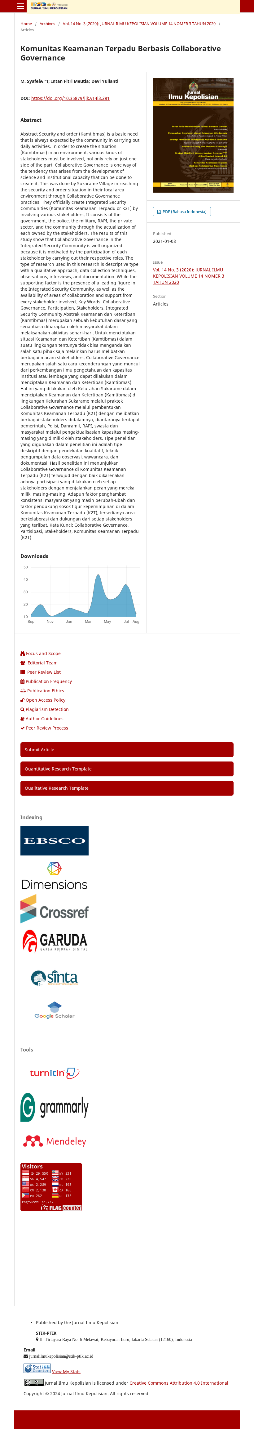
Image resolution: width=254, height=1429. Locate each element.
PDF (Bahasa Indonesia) (184, 211)
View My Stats (66, 1371)
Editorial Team (42, 663)
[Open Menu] (20, 6)
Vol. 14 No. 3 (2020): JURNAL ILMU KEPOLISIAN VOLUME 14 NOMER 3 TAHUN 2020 (139, 23)
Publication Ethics (45, 691)
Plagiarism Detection (47, 709)
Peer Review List (43, 672)
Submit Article (39, 749)
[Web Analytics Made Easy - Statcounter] (37, 1371)
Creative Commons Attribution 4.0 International (178, 1383)
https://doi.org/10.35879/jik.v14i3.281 (70, 98)
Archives (47, 23)
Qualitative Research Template (57, 788)
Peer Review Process (47, 728)
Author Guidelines (45, 718)
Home (26, 23)
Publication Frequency (49, 681)
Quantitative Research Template (58, 769)
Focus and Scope (43, 653)
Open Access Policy (45, 700)
